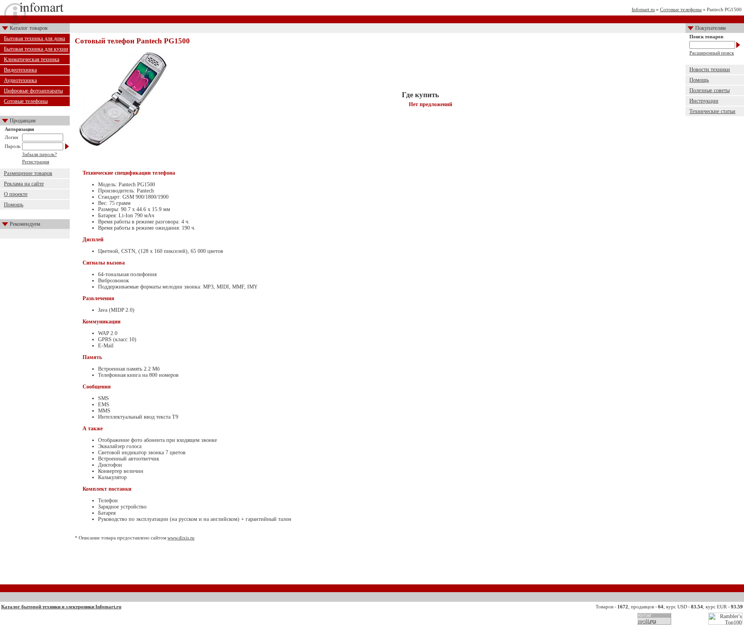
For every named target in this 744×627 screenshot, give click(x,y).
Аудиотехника (20, 80)
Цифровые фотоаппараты (33, 91)
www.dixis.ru (181, 538)
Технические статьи (712, 111)
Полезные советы (709, 90)
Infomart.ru (643, 9)
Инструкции (703, 101)
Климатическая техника (31, 59)
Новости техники (709, 69)
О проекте (16, 194)
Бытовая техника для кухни (36, 49)
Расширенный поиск (711, 53)
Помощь (13, 205)
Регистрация (35, 162)
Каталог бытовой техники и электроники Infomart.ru (61, 607)
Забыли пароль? (39, 154)
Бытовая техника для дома (34, 38)
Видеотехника (20, 70)
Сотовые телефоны (681, 9)
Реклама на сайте (24, 184)
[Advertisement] (378, 565)
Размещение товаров (28, 173)
